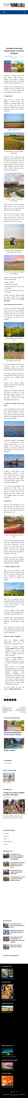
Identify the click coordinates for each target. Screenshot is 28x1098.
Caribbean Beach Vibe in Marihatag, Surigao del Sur (17, 932)
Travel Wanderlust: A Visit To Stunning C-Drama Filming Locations (17, 878)
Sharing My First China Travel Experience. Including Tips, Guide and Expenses (17, 939)
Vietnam (6, 844)
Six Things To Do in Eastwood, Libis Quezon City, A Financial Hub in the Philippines (17, 857)
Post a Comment (8, 763)
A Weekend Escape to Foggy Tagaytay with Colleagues (16, 872)
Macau (5, 838)
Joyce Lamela (9, 56)
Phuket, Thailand (9, 750)
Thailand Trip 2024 (8, 841)
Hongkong (6, 836)
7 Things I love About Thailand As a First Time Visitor (13, 794)
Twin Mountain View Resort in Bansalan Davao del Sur (17, 925)
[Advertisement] (14, 31)
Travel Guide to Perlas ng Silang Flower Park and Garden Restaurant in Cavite (17, 865)
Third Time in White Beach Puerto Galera (16, 945)
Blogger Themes (14, 1095)
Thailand (7, 696)
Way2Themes (15, 1094)
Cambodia (6, 833)
